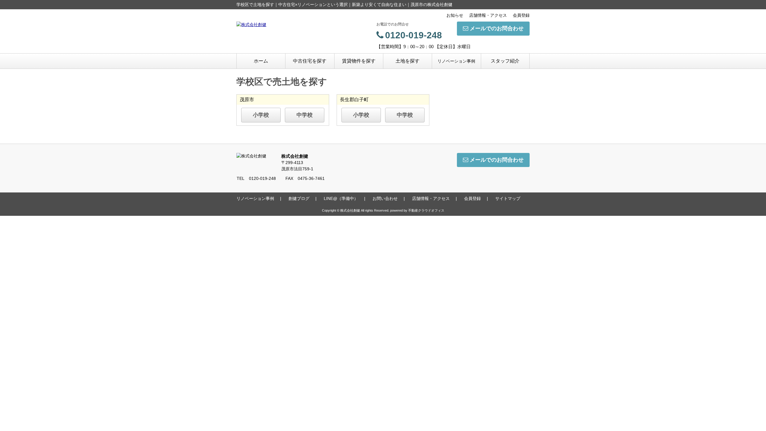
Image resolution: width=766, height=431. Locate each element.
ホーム (261, 60)
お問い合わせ (385, 198)
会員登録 (521, 15)
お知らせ (454, 15)
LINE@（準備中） (341, 198)
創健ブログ (298, 198)
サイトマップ (507, 198)
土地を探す (408, 60)
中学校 (305, 115)
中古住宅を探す (309, 60)
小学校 (261, 115)
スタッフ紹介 (505, 60)
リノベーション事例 (456, 61)
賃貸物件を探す (359, 60)
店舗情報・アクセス (488, 15)
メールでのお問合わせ (497, 28)
